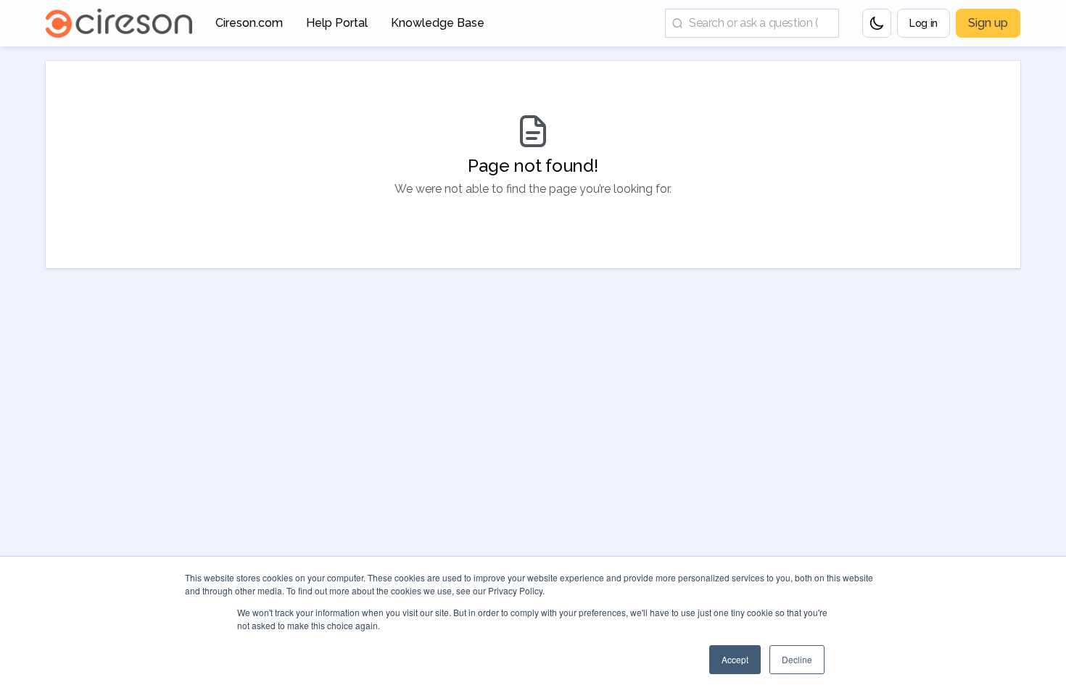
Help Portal (337, 27)
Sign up (988, 23)
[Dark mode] (876, 23)
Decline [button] (797, 659)
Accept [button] (735, 659)
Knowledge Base (437, 27)
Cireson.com (249, 27)
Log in (923, 23)
